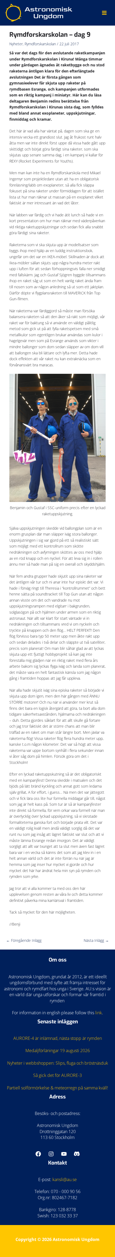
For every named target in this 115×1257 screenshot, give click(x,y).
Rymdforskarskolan (40, 43)
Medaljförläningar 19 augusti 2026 (57, 1050)
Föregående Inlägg (23, 940)
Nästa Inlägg (96, 940)
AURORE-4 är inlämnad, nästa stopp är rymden (57, 1038)
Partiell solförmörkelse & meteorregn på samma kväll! (57, 1088)
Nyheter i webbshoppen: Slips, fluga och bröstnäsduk (57, 1063)
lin (97, 1013)
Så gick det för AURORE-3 (57, 1075)
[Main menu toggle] (104, 12)
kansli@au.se (64, 1179)
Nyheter (16, 43)
